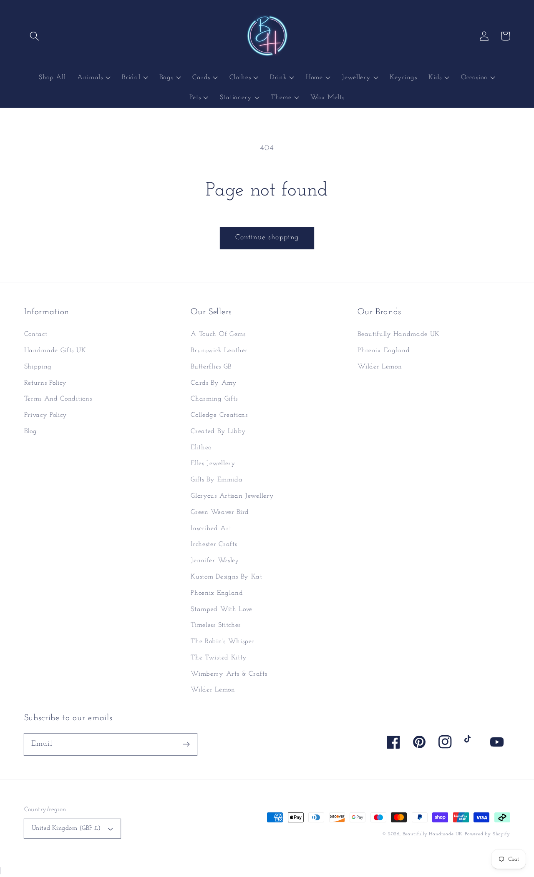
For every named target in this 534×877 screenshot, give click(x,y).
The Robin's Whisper (222, 641)
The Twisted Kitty (219, 657)
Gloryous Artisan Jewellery (232, 496)
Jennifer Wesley (215, 560)
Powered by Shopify (487, 834)
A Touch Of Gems (218, 334)
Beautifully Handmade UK (399, 334)
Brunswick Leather (219, 350)
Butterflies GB (211, 366)
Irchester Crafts (214, 544)
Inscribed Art (211, 528)
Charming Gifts (214, 399)
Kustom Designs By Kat (226, 577)
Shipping (38, 366)
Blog (30, 431)
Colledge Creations (219, 415)
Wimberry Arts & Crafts (229, 674)
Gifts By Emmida (216, 479)
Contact (36, 334)
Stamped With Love (221, 609)
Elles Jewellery (213, 463)
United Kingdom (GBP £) (66, 828)
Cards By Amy (214, 383)
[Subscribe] (186, 744)
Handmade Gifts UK (55, 350)
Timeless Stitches (216, 625)
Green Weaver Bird (220, 512)
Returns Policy (45, 383)
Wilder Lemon (213, 690)
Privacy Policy (46, 415)
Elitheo (201, 447)
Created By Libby (218, 431)
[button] (34, 36)
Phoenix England (217, 593)
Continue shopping (267, 237)
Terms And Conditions (58, 399)
